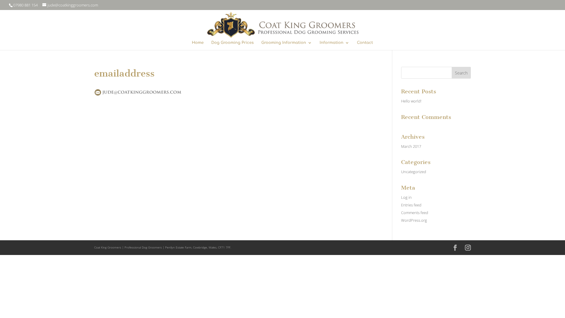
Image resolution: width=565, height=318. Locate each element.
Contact (365, 43)
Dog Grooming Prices (232, 43)
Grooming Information (283, 43)
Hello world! (411, 101)
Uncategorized (413, 171)
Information (331, 43)
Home (198, 43)
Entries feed (411, 205)
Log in (406, 197)
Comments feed (414, 212)
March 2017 (411, 146)
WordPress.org (414, 220)
